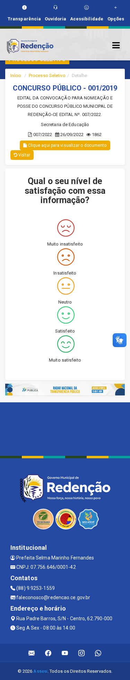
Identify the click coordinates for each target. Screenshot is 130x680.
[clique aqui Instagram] (82, 653)
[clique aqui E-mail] (32, 653)
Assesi (40, 671)
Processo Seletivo (47, 75)
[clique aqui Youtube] (65, 653)
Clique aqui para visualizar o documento (67, 145)
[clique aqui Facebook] (48, 653)
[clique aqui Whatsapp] (98, 653)
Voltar (23, 155)
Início (15, 75)
